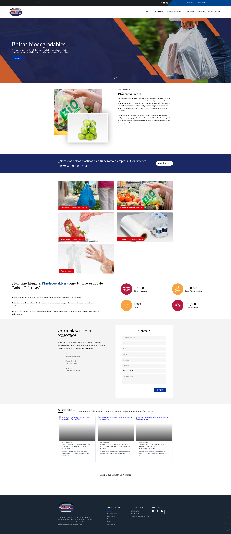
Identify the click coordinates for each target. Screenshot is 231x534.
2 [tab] (117, 78)
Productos (189, 12)
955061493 (202, 3)
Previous (60, 485)
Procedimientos (174, 12)
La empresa (159, 12)
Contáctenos (214, 12)
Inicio (148, 12)
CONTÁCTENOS (164, 163)
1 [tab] (114, 78)
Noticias (201, 12)
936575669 (191, 3)
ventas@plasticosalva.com (39, 3)
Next (171, 485)
